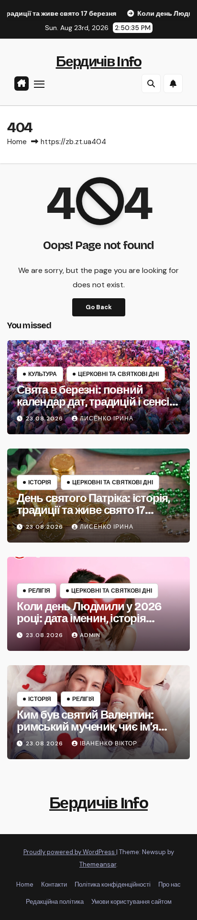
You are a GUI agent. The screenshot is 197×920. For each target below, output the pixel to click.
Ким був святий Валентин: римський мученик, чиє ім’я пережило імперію (87, 726)
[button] (151, 83)
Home (17, 141)
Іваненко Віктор (108, 743)
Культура (42, 374)
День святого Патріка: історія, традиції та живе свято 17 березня (93, 510)
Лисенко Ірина (106, 418)
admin (90, 635)
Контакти (54, 884)
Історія (39, 482)
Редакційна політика (55, 902)
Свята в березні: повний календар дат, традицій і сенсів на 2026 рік (96, 401)
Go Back (99, 307)
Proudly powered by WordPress (69, 852)
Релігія (39, 591)
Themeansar (97, 864)
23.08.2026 (45, 418)
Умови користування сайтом (131, 902)
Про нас (169, 884)
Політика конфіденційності (113, 884)
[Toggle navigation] (39, 84)
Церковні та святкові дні (118, 374)
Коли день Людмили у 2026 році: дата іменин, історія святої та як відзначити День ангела (90, 624)
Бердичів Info (99, 61)
